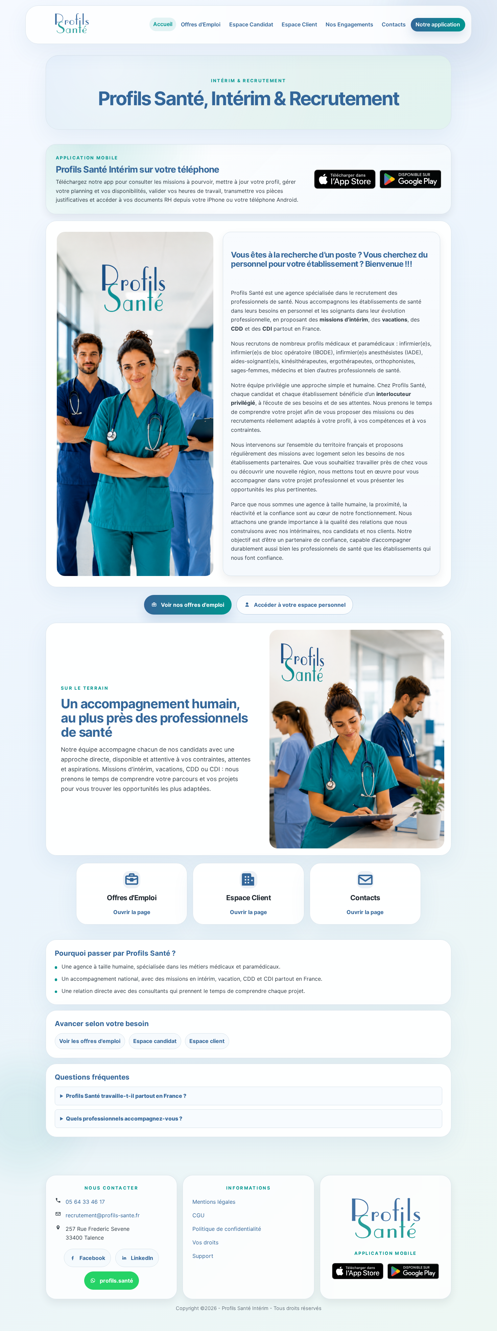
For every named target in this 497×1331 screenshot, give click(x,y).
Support (202, 1255)
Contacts (394, 24)
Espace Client (299, 24)
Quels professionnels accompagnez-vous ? (124, 1118)
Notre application (438, 24)
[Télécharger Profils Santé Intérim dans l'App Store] (345, 179)
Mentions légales (213, 1201)
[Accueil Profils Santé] (71, 23)
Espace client (206, 1041)
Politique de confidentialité (226, 1228)
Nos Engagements (349, 24)
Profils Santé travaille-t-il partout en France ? (126, 1095)
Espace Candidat (251, 24)
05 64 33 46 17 (85, 1201)
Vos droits (205, 1242)
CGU (198, 1215)
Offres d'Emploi (200, 24)
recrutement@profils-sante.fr (103, 1215)
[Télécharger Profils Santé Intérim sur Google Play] (410, 179)
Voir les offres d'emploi (89, 1041)
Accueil (162, 24)
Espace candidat (154, 1041)
